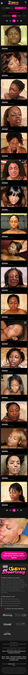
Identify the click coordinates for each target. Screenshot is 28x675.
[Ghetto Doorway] (13, 3)
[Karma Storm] (14, 411)
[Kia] (14, 384)
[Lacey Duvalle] (14, 331)
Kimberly (4, 369)
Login (7, 8)
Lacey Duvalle (5, 342)
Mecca (3, 154)
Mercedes (4, 101)
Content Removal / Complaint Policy (18, 659)
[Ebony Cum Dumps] (20, 624)
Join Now (20, 8)
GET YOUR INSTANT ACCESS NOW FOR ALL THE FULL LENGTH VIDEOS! (14, 556)
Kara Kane (4, 450)
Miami (3, 74)
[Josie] (14, 492)
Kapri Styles (5, 476)
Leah (3, 315)
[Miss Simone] (14, 35)
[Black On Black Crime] (7, 624)
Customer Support (10, 658)
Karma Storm (5, 423)
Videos (7, 656)
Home (3, 656)
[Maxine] (14, 170)
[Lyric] (14, 250)
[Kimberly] (14, 358)
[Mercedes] (14, 89)
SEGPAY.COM (11, 664)
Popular (19, 15)
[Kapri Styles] (14, 465)
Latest (14, 15)
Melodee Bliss (5, 127)
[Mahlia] (14, 223)
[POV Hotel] (7, 633)
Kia (2, 396)
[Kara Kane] (14, 438)
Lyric (3, 262)
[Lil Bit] (14, 277)
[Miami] (14, 62)
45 (14, 21)
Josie (3, 503)
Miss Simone (5, 47)
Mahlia (3, 235)
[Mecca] (14, 143)
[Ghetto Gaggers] (20, 614)
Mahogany (4, 208)
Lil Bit (3, 288)
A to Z (24, 15)
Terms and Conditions (16, 656)
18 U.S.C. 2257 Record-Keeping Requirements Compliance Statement (14, 651)
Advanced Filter (6, 15)
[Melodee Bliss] (14, 116)
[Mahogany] (14, 197)
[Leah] (14, 304)
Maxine (3, 181)
